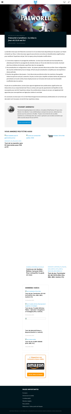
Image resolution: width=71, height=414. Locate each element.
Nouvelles (11, 35)
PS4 (63, 267)
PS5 (14, 141)
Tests (19, 141)
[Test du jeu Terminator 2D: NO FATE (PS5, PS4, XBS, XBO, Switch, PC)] (35, 291)
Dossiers (28, 267)
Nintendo (57, 267)
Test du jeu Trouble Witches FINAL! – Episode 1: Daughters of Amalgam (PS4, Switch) (35, 309)
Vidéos (61, 269)
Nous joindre (26, 403)
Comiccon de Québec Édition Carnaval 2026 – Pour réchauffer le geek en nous (35, 272)
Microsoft (8, 141)
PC (15, 35)
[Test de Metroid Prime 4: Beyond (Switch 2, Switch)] (35, 323)
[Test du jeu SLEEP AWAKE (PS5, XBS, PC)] (35, 339)
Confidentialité (27, 398)
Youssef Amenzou (21, 43)
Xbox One (50, 271)
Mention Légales (27, 401)
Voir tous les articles (24, 122)
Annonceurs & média (28, 395)
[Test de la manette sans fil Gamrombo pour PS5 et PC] (14, 136)
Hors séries (34, 267)
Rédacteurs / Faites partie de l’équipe (33, 406)
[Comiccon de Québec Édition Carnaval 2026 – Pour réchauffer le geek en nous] (35, 199)
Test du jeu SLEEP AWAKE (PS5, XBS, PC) (33, 342)
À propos (25, 393)
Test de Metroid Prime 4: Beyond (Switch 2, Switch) (34, 331)
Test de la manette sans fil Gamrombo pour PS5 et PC (14, 145)
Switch (53, 269)
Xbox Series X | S (20, 35)
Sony (16, 141)
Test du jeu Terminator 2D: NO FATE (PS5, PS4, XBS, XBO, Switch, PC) (56, 275)
